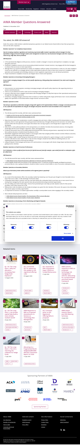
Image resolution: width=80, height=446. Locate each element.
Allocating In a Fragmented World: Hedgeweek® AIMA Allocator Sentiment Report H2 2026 (30, 350)
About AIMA (21, 9)
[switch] (31, 227)
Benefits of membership (9, 422)
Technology (27, 32)
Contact (75, 4)
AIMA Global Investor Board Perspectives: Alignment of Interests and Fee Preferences (29, 160)
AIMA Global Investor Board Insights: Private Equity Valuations (23, 197)
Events (54, 9)
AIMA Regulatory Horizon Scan (50, 4)
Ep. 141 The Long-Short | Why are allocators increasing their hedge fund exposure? (11, 271)
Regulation (36, 9)
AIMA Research (26, 422)
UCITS (7, 364)
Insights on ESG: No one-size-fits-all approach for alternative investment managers (28, 115)
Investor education (10, 32)
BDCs (45, 327)
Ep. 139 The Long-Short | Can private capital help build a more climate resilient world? (11, 314)
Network (69, 4)
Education (48, 9)
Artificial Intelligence (68, 327)
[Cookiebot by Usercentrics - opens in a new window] (67, 206)
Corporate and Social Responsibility (8, 427)
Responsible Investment (11, 327)
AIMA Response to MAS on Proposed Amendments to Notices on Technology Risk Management (30, 315)
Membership (29, 9)
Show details (67, 233)
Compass (42, 9)
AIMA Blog (63, 420)
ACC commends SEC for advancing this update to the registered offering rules (30, 270)
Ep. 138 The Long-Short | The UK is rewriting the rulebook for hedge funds (11, 350)
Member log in (23, 2)
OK (63, 238)
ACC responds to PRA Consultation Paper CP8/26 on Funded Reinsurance (49, 269)
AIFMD (7, 361)
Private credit (37, 32)
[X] (61, 430)
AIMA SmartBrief (64, 422)
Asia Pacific (65, 293)
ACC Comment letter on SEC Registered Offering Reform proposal (48, 314)
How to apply (6, 424)
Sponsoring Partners (40, 407)
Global (46, 32)
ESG (20, 32)
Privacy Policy (44, 420)
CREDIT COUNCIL (71, 2)
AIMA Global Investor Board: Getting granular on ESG (20, 117)
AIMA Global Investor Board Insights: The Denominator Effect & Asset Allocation (28, 196)
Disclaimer (43, 424)
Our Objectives (7, 420)
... (71, 330)
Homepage (7, 15)
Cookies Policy (45, 422)
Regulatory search (26, 420)
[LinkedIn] (64, 430)
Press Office (62, 4)
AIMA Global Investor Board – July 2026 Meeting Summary (67, 313)
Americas (54, 32)
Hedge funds (9, 293)
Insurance (46, 290)
